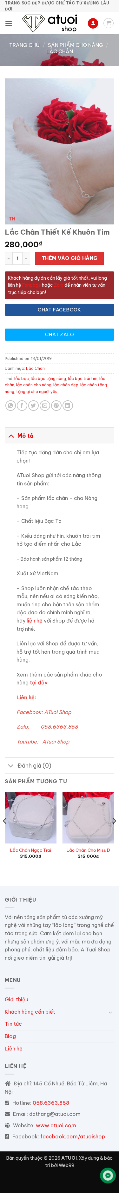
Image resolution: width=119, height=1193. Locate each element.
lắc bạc (21, 378)
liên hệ (35, 620)
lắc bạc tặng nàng (48, 378)
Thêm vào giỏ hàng (70, 258)
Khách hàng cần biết (30, 1012)
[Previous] (5, 833)
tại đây (38, 682)
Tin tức (13, 1024)
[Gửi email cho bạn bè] (45, 405)
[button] (8, 23)
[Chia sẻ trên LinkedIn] (68, 405)
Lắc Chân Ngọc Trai (30, 850)
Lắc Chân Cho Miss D (88, 850)
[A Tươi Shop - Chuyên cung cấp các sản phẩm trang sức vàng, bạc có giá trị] (51, 23)
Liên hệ (14, 1048)
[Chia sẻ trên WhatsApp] (10, 405)
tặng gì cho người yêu (36, 391)
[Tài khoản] (93, 23)
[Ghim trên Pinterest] (56, 405)
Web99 (66, 1165)
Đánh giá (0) (34, 765)
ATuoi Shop (57, 712)
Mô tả (25, 435)
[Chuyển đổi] (11, 436)
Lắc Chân (59, 51)
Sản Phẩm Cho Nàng (75, 45)
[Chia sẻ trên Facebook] (22, 405)
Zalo (58, 285)
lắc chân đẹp (65, 384)
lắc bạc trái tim (82, 378)
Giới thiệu (16, 999)
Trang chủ (24, 45)
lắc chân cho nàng (33, 384)
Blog (10, 1036)
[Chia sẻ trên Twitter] (33, 405)
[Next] (114, 833)
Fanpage (31, 285)
